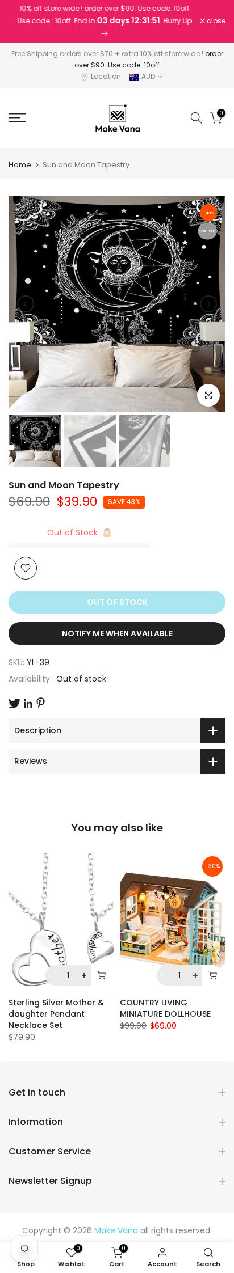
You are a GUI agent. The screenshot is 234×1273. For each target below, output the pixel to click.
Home (20, 164)
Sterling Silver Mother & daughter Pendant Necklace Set (56, 1014)
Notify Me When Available (117, 633)
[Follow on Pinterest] (40, 702)
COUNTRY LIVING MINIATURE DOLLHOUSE (165, 1008)
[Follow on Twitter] (14, 703)
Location (106, 76)
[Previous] (25, 303)
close (215, 21)
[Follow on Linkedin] (28, 703)
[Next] (208, 303)
